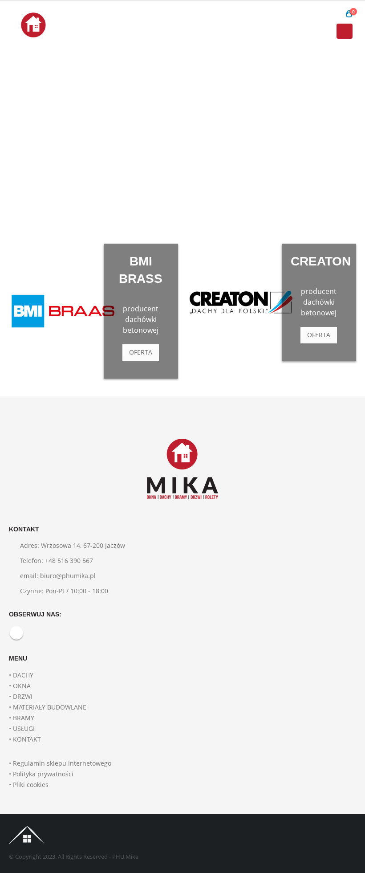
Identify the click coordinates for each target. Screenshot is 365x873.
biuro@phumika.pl (68, 575)
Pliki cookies (31, 784)
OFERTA (140, 352)
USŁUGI (24, 728)
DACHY (23, 675)
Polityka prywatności (43, 774)
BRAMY (23, 718)
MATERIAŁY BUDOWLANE (49, 707)
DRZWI (22, 696)
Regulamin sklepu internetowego (62, 763)
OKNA (22, 685)
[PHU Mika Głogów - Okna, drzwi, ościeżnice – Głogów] (33, 25)
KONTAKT (27, 739)
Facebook (16, 633)
